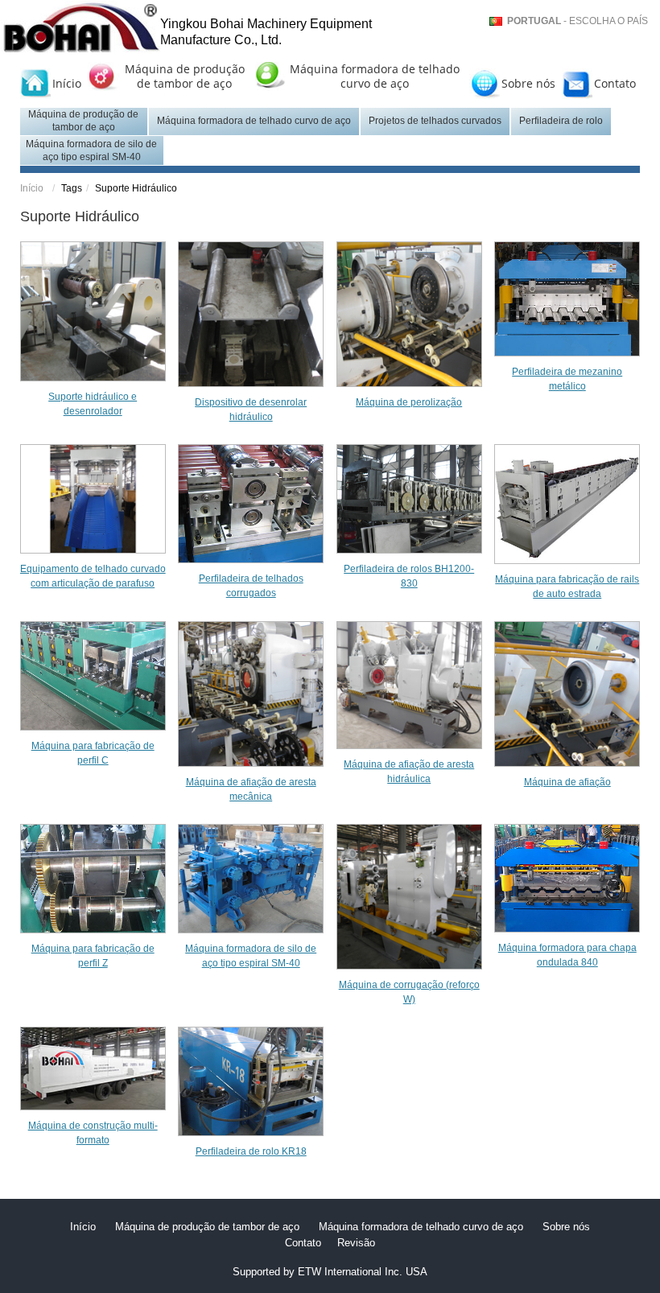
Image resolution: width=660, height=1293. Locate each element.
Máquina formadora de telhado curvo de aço (375, 76)
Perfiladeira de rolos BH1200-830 (409, 576)
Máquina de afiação (567, 782)
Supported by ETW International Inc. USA (330, 1272)
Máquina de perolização (409, 402)
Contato (615, 83)
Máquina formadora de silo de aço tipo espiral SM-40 (91, 150)
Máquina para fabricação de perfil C (93, 753)
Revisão (356, 1242)
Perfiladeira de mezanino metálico (567, 379)
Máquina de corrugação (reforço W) (409, 992)
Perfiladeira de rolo (561, 120)
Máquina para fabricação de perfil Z (93, 956)
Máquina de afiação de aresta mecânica (251, 789)
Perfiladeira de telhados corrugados (251, 586)
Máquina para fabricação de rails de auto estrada (567, 586)
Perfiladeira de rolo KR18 (251, 1151)
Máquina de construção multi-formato (93, 1133)
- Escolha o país (577, 21)
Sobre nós (528, 83)
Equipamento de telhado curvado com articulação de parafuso (93, 576)
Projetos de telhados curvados (435, 120)
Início (66, 83)
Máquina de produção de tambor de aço (185, 76)
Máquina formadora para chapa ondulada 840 (567, 955)
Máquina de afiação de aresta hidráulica (409, 771)
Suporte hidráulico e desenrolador (92, 404)
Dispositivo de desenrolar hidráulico (251, 409)
